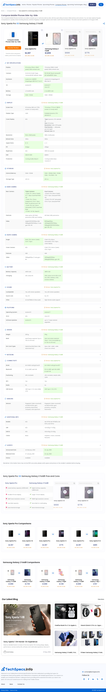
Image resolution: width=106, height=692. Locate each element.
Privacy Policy (4, 690)
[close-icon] (42, 30)
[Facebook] (88, 679)
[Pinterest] (102, 679)
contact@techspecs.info (92, 672)
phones (29, 4)
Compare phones (61, 4)
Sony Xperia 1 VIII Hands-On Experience (20, 641)
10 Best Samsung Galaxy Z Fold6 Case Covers (92, 652)
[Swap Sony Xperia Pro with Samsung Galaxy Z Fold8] (43, 43)
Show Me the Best (13, 48)
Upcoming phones (48, 4)
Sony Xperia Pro (30, 49)
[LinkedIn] (93, 679)
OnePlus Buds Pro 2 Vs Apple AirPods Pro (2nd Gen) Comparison (66, 625)
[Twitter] (97, 679)
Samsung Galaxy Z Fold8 (52, 50)
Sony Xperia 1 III (70, 49)
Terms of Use (13, 690)
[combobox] (92, 4)
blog (85, 4)
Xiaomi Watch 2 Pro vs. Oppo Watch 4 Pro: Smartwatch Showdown (92, 625)
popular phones (37, 4)
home (24, 4)
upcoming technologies (75, 4)
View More (101, 599)
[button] (53, 102)
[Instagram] (84, 679)
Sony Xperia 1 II (90, 49)
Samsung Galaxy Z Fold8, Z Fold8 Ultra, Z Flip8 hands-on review (66, 652)
